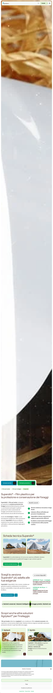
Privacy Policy (27, 691)
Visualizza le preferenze (26, 687)
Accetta (26, 680)
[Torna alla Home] (5, 3)
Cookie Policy (21, 691)
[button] (51, 669)
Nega (26, 684)
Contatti (32, 691)
